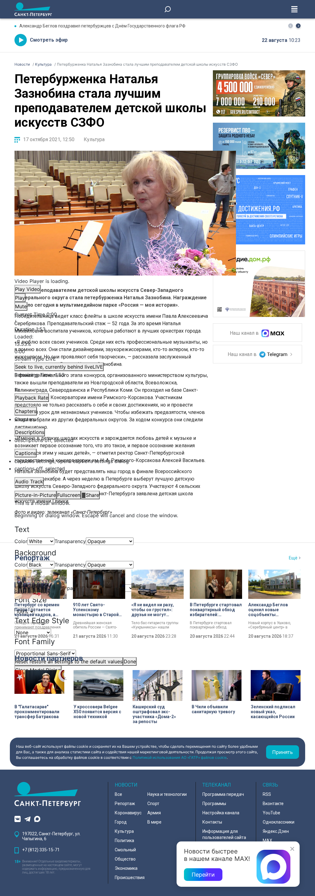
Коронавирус (128, 812)
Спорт (153, 803)
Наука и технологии (167, 794)
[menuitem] (125, 461)
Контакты (212, 822)
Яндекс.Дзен (276, 831)
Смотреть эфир (49, 40)
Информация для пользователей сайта (224, 834)
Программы (214, 803)
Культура (94, 139)
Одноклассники (278, 822)
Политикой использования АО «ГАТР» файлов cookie (180, 757)
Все (118, 794)
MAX (267, 840)
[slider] (125, 344)
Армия (154, 812)
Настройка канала (220, 812)
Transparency (70, 541)
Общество (125, 859)
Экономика (126, 868)
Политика (124, 840)
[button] (298, 25)
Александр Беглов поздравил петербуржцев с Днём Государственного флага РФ (102, 25)
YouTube (271, 812)
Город (121, 822)
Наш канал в (245, 333)
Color (20, 541)
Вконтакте (273, 803)
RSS (267, 794)
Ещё (293, 557)
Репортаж (32, 558)
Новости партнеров (48, 658)
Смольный (125, 849)
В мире (154, 822)
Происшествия (130, 877)
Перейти (203, 874)
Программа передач (223, 794)
